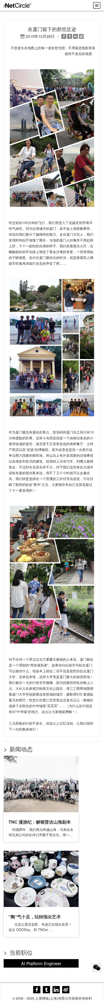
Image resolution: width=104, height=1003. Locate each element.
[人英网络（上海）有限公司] (17, 5)
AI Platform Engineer (41, 963)
